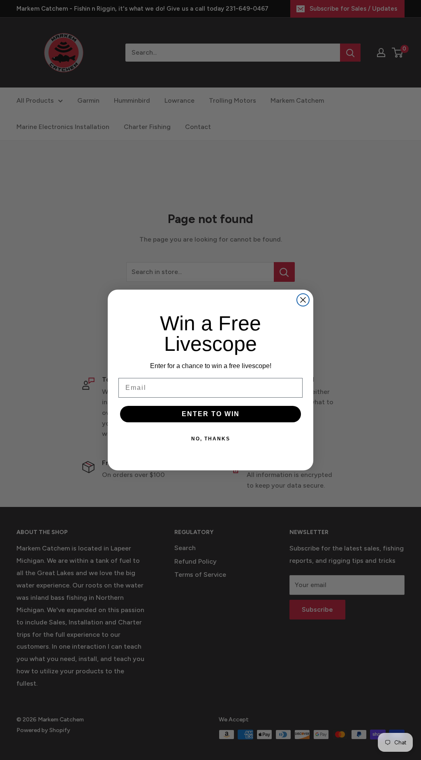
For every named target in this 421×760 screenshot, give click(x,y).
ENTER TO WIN (211, 413)
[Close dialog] (303, 300)
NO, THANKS (210, 439)
